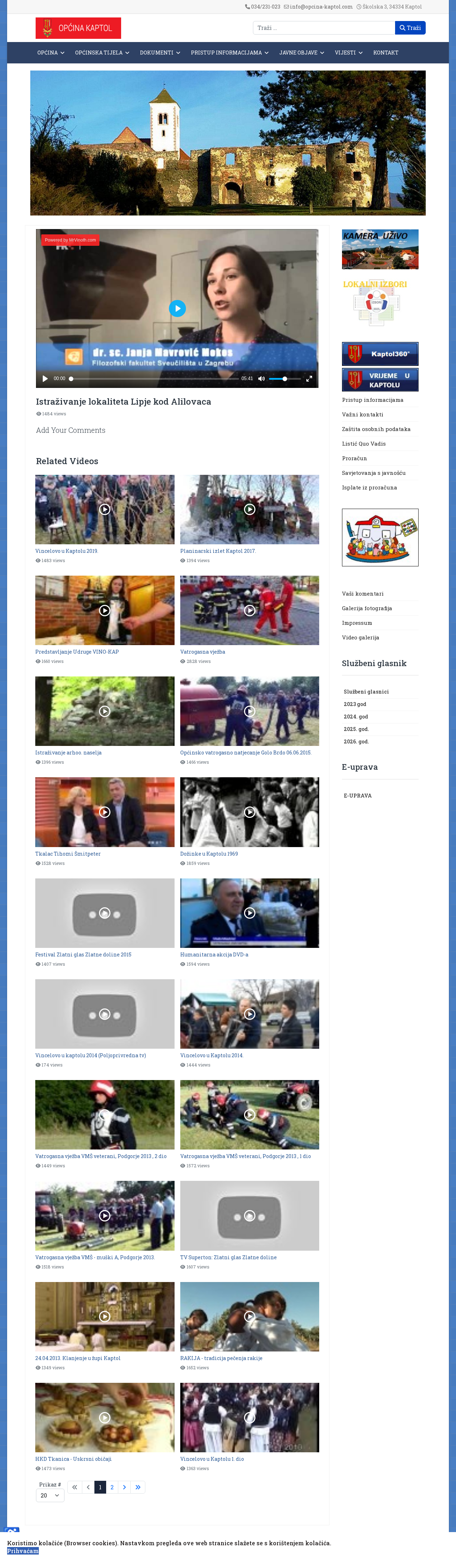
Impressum (357, 622)
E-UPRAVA (358, 795)
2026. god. (356, 741)
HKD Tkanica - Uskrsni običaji (73, 1458)
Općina (47, 52)
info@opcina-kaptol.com (321, 6)
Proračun (354, 458)
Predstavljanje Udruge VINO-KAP (77, 651)
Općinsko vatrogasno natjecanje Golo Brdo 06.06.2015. (246, 752)
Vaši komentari (363, 593)
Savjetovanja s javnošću (374, 472)
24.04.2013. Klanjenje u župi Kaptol (78, 1358)
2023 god (355, 704)
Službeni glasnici (366, 691)
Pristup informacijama (226, 52)
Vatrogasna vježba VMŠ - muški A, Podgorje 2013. (95, 1257)
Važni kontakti (362, 414)
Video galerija (360, 637)
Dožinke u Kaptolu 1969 (209, 853)
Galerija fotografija (367, 608)
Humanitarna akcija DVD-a (214, 954)
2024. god (356, 716)
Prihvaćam (23, 1551)
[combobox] (324, 28)
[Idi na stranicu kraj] (137, 1487)
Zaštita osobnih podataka (376, 428)
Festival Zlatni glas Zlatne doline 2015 (83, 954)
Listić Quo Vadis (364, 443)
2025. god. (356, 729)
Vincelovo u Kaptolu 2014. (212, 1055)
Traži (413, 27)
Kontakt (386, 52)
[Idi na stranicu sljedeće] (124, 1487)
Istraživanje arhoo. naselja (68, 752)
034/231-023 (265, 6)
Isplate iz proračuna (370, 487)
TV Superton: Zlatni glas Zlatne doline (228, 1257)
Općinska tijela (99, 52)
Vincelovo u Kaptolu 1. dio (212, 1458)
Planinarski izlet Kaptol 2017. (218, 551)
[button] (415, 692)
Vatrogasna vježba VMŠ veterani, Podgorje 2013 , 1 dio (245, 1156)
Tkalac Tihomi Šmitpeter (68, 853)
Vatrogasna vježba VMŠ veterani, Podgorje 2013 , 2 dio (101, 1156)
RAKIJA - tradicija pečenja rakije (221, 1358)
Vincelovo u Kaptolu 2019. (66, 551)
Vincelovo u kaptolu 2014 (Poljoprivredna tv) (90, 1055)
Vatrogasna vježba (202, 651)
